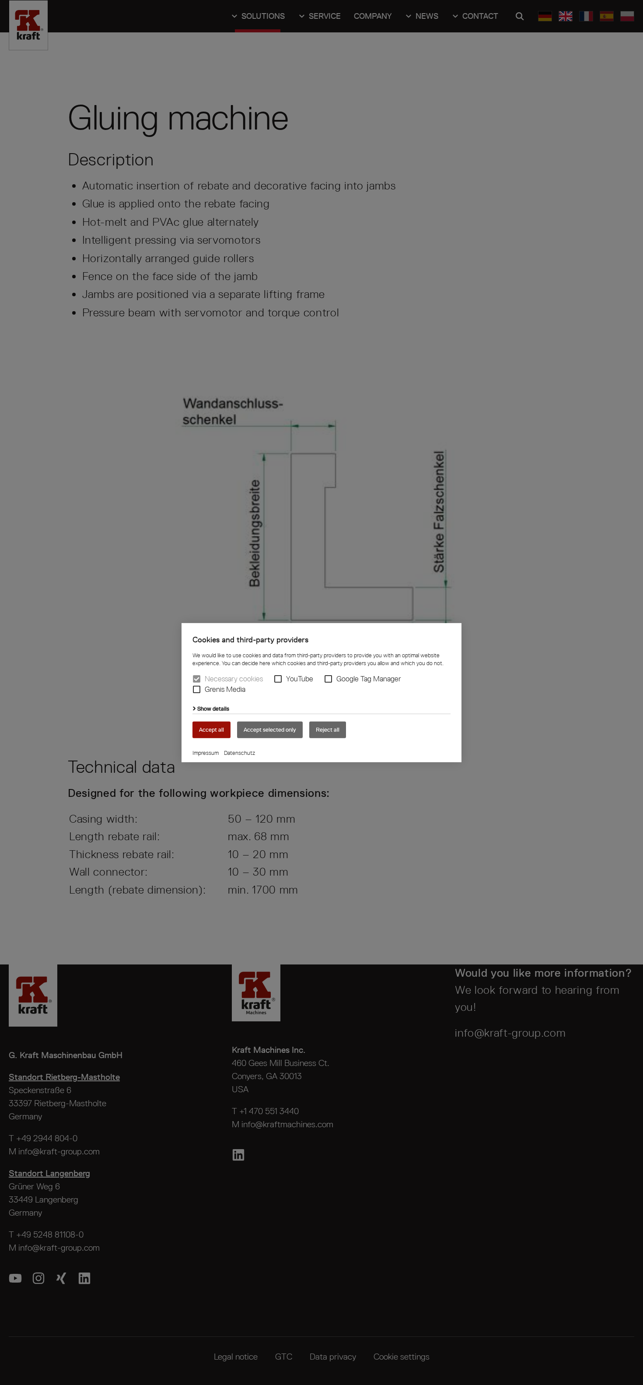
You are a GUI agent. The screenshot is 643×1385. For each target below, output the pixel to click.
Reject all (327, 729)
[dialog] (321, 692)
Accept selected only (270, 729)
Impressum (205, 753)
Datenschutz (239, 753)
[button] (278, 679)
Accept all (211, 729)
